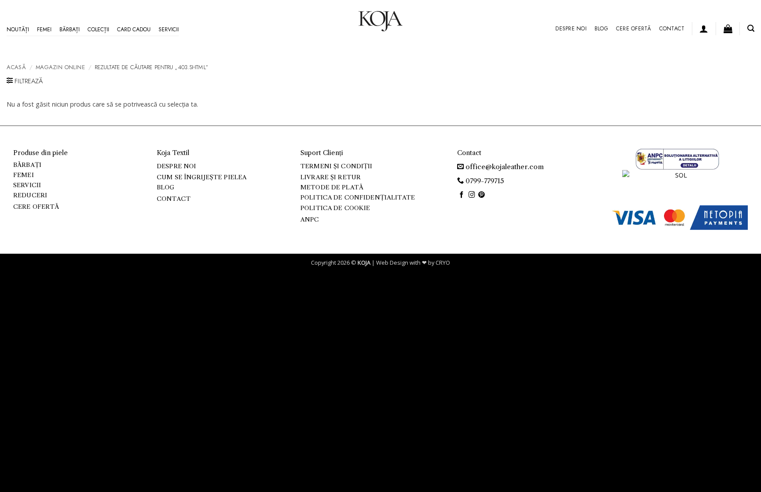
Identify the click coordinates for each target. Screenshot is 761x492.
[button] (703, 28)
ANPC (309, 219)
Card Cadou (134, 29)
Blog (601, 29)
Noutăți (18, 29)
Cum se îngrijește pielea (202, 177)
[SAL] (677, 158)
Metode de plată (331, 187)
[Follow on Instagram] (472, 195)
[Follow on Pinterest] (481, 195)
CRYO (443, 262)
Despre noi (570, 29)
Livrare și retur (330, 177)
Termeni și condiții (336, 166)
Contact (672, 29)
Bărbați (69, 29)
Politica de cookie (335, 208)
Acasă (16, 67)
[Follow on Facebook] (461, 195)
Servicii (169, 29)
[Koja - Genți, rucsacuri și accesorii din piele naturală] (380, 21)
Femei (44, 29)
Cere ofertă (633, 29)
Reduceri (30, 195)
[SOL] (677, 180)
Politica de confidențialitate (357, 197)
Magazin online (60, 67)
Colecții (98, 29)
